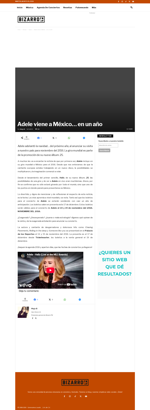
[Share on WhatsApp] (70, 138)
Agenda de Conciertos (48, 7)
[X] (129, 1)
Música (29, 7)
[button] (131, 7)
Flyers (30, 29)
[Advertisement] (92, 19)
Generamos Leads (34, 407)
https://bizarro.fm (36, 312)
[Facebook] (118, 1)
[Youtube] (133, 1)
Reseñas (67, 7)
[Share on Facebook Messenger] (85, 138)
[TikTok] (125, 1)
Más (94, 7)
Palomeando (82, 7)
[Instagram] (122, 1)
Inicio (19, 7)
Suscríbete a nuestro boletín (111, 141)
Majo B (22, 129)
